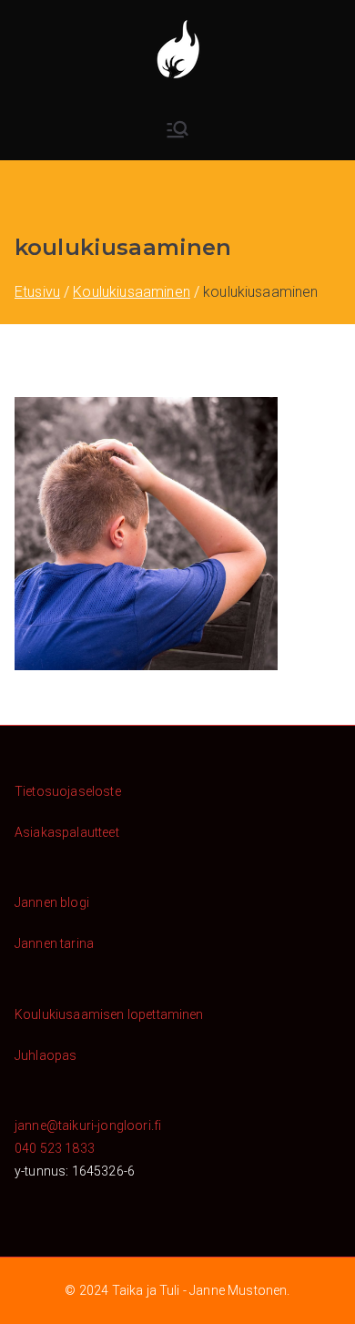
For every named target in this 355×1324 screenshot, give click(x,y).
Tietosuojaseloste (68, 791)
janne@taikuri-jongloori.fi (88, 1125)
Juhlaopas (45, 1055)
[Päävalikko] (177, 129)
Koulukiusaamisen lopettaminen (109, 1014)
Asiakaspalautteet (67, 832)
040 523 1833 (55, 1148)
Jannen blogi (52, 902)
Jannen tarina (54, 943)
